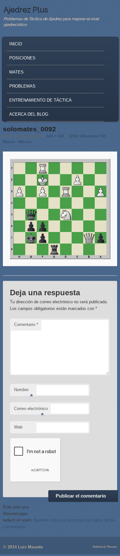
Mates (16, 72)
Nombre (23, 391)
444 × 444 (55, 136)
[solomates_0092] (60, 208)
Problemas (22, 86)
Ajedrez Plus (26, 9)
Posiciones (22, 58)
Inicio (15, 44)
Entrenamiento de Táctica (40, 100)
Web (18, 427)
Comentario (26, 324)
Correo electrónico (31, 410)
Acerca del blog (28, 114)
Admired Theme (104, 546)
